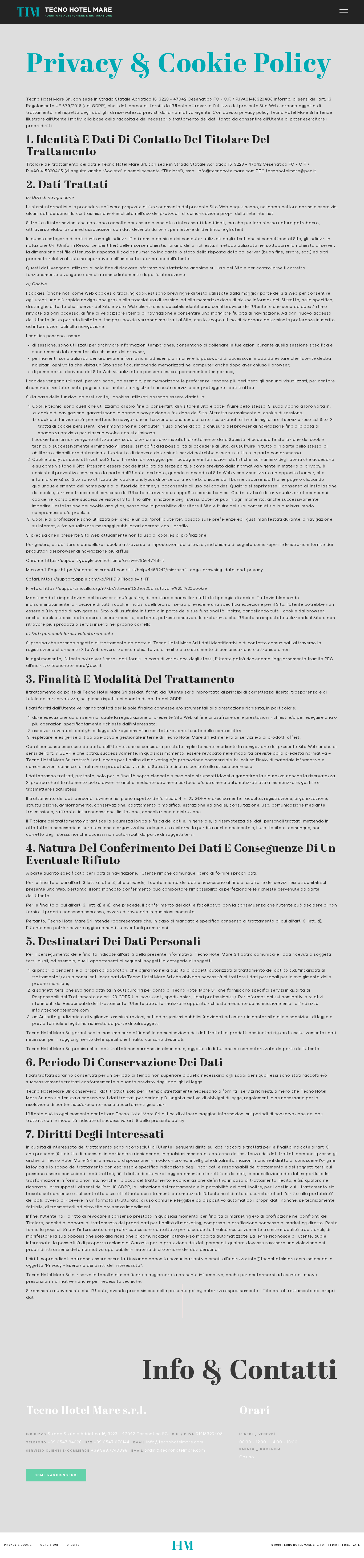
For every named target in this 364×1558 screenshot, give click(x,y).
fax (89, 1442)
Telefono (36, 1442)
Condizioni (49, 1545)
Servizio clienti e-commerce (58, 1450)
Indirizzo (36, 1434)
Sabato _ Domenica (260, 1449)
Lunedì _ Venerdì (257, 1434)
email (139, 1442)
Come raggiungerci (56, 1475)
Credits (73, 1545)
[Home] (64, 12)
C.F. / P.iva (183, 1434)
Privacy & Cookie (18, 1545)
